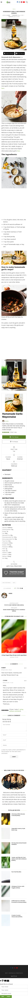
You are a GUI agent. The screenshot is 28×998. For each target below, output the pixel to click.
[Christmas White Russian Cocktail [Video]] (5, 819)
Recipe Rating (6, 719)
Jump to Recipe (9, 53)
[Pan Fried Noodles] (5, 877)
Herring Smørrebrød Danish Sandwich (18, 843)
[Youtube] (24, 2)
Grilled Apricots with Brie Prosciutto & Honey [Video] (18, 901)
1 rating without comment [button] (16, 710)
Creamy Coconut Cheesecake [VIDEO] (16, 915)
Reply (25, 680)
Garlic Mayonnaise (6, 582)
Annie (8, 15)
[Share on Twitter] (18, 588)
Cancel (8, 996)
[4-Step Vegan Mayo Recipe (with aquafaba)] (14, 636)
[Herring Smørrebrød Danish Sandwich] (5, 848)
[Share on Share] (0, 980)
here (2, 88)
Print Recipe (20, 53)
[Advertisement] (14, 203)
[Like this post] (15, 588)
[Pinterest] (21, 2)
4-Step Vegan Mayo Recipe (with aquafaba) (14, 655)
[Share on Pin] (3, 981)
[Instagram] (19, 2)
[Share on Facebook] (17, 588)
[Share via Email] (22, 588)
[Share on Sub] (8, 981)
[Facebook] (17, 2)
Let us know (13, 573)
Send (2, 996)
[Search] (26, 2)
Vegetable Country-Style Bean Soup (18, 829)
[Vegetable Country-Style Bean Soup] (5, 833)
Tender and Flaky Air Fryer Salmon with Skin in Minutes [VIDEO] (19, 859)
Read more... (22, 804)
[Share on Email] (5, 981)
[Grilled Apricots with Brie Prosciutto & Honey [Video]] (5, 906)
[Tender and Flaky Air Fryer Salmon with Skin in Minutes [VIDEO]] (5, 862)
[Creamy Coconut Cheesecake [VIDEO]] (5, 920)
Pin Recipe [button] (15, 441)
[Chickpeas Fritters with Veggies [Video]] (5, 891)
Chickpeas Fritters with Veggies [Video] (17, 886)
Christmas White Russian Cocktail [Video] (18, 814)
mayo (14, 582)
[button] (3, 432)
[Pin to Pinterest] (20, 588)
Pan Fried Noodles (16, 871)
